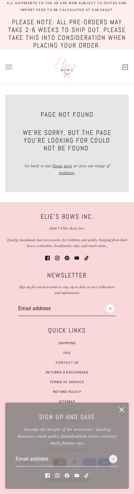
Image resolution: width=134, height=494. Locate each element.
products (66, 172)
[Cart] (125, 66)
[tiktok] (86, 475)
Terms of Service (67, 382)
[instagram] (57, 475)
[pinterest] (67, 475)
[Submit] (113, 459)
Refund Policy (67, 392)
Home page (62, 165)
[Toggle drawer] (8, 67)
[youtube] (77, 475)
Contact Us (67, 362)
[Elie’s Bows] (67, 67)
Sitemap (67, 401)
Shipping (67, 343)
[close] (121, 409)
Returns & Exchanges (67, 372)
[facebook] (47, 475)
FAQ (67, 353)
